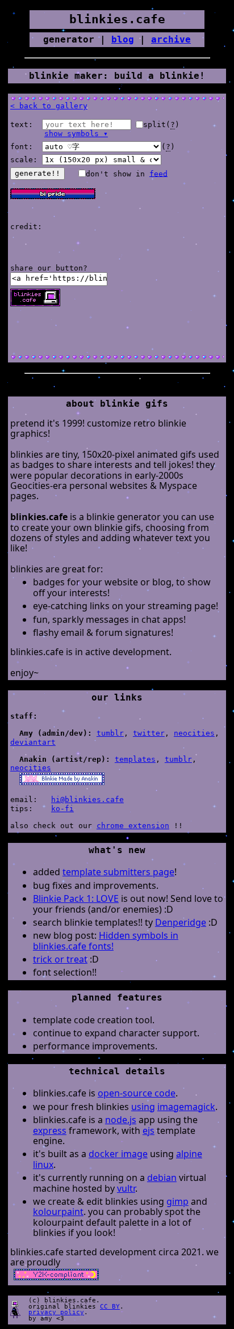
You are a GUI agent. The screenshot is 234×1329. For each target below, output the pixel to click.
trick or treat (60, 959)
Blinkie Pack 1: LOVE (76, 898)
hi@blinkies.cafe (87, 799)
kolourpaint (58, 1211)
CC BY (110, 1306)
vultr (126, 1188)
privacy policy (56, 1312)
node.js (120, 1119)
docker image (118, 1153)
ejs (148, 1130)
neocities (194, 733)
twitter (149, 733)
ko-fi (62, 808)
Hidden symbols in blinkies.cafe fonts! (105, 940)
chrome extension (133, 825)
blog (122, 39)
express (49, 1130)
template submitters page (118, 872)
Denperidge (180, 922)
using (143, 1106)
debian (162, 1177)
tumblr (110, 733)
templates (135, 759)
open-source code (137, 1093)
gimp (177, 1201)
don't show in (127, 173)
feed (158, 173)
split (154, 124)
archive (171, 39)
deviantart (33, 742)
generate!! (37, 173)
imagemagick (186, 1106)
